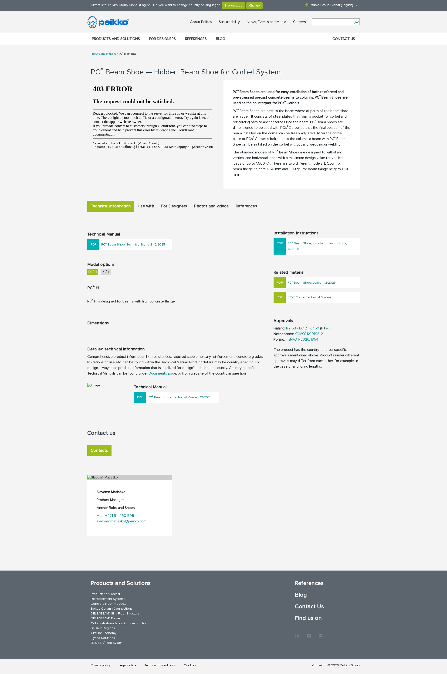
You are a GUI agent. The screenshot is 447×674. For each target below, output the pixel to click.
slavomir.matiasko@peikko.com (121, 521)
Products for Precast (105, 594)
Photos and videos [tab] (211, 206)
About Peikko (201, 22)
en (328, 328)
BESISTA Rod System (107, 642)
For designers (162, 39)
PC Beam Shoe (127, 53)
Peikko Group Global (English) (331, 5)
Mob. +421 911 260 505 (115, 515)
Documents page (162, 373)
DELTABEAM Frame (105, 618)
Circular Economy (103, 633)
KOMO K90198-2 (309, 334)
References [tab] (246, 206)
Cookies (190, 665)
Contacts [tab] (99, 450)
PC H (92, 271)
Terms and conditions (160, 665)
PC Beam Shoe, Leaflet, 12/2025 (312, 282)
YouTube (309, 633)
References (196, 39)
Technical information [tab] (111, 206)
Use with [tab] (146, 206)
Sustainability (229, 22)
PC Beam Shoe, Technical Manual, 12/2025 (133, 244)
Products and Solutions (116, 39)
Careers (299, 22)
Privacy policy (101, 665)
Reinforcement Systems (108, 599)
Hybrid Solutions (103, 638)
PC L (106, 271)
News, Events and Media (266, 22)
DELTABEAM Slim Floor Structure (115, 613)
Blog (220, 39)
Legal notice (127, 665)
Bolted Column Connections (111, 609)
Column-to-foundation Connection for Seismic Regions (118, 625)
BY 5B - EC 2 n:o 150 (302, 328)
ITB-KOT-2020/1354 (302, 339)
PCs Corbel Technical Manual (310, 297)
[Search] (356, 22)
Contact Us (343, 39)
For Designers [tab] (174, 206)
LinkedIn (297, 633)
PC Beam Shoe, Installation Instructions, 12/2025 (317, 246)
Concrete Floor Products (108, 604)
